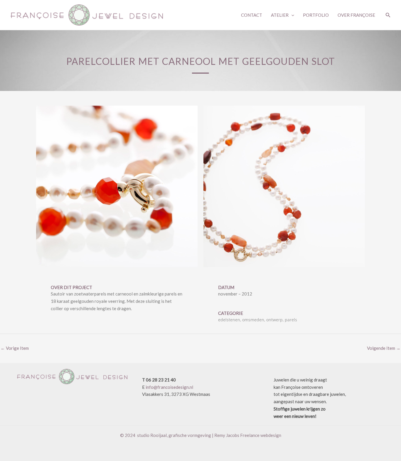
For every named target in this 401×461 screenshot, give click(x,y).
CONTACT (251, 15)
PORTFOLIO (316, 15)
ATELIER (280, 15)
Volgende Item (383, 348)
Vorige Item (15, 348)
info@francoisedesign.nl (169, 387)
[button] (388, 15)
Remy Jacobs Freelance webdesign (247, 435)
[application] (291, 15)
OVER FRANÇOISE (356, 15)
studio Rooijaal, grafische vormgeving (174, 435)
